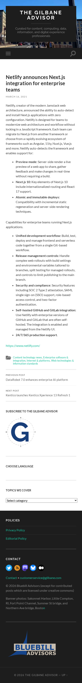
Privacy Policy (15, 530)
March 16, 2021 (16, 96)
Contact (11, 578)
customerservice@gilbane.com (40, 578)
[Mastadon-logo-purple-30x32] (25, 570)
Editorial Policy (16, 538)
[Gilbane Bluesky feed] (33, 570)
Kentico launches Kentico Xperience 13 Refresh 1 (38, 393)
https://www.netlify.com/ (23, 345)
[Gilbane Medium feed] (41, 570)
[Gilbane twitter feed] (9, 570)
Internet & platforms (38, 360)
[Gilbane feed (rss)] (17, 570)
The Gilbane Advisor (41, 15)
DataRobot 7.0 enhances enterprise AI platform (37, 377)
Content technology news (27, 357)
